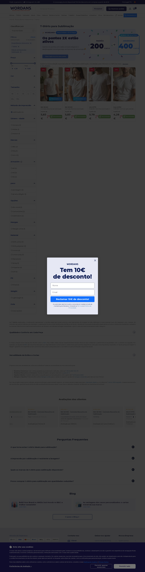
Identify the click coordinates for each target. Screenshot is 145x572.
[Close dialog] (95, 260)
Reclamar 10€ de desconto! (72, 299)
